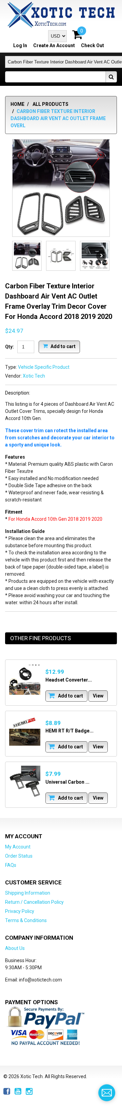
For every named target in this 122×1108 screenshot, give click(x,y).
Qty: (9, 346)
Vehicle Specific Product (43, 367)
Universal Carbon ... (67, 782)
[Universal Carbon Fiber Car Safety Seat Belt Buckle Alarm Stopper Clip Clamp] (24, 781)
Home (17, 104)
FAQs (10, 865)
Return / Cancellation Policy (34, 902)
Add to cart (62, 346)
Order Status (19, 856)
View (98, 696)
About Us (15, 948)
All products (50, 104)
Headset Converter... (68, 680)
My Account (17, 846)
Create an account (54, 45)
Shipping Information (27, 893)
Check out (92, 45)
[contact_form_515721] (106, 1092)
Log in (20, 45)
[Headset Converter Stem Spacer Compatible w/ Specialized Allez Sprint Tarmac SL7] (24, 679)
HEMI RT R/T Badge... (69, 730)
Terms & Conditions (26, 920)
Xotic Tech (34, 376)
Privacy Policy (19, 911)
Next (101, 256)
